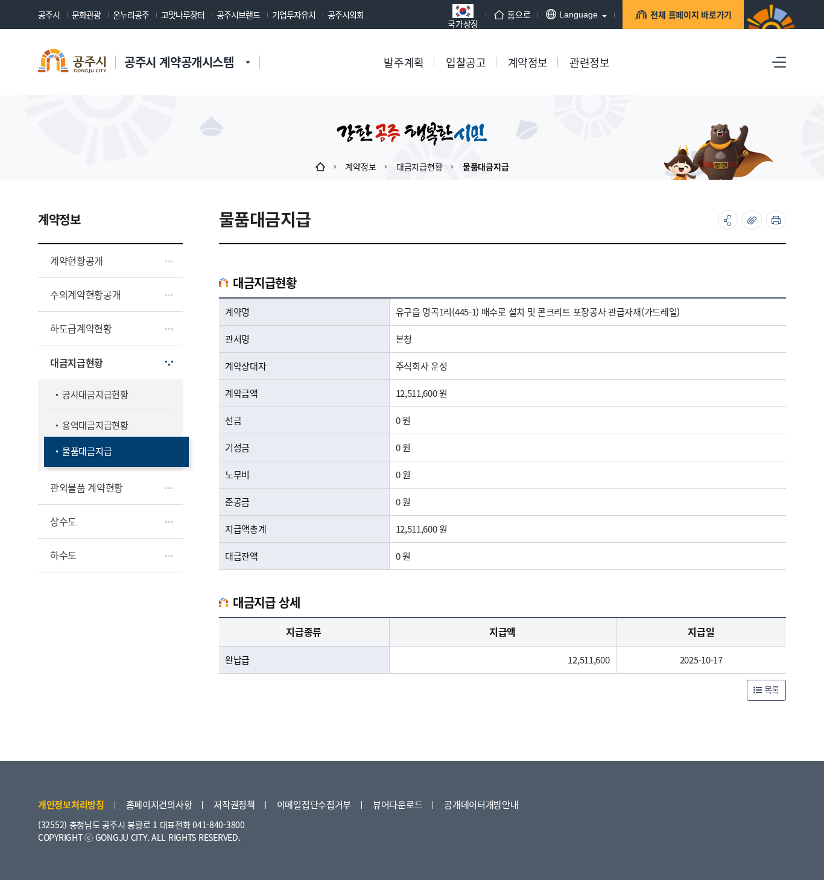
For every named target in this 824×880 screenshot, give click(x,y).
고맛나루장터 (182, 14)
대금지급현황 (419, 166)
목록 (770, 689)
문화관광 (86, 14)
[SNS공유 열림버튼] (728, 220)
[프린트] (776, 220)
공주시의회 (346, 14)
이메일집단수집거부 (314, 804)
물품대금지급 (486, 166)
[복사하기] (752, 220)
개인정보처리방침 (71, 804)
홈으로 (518, 14)
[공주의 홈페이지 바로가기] (248, 50)
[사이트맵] (779, 62)
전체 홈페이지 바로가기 (691, 14)
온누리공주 (131, 14)
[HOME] (320, 166)
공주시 (49, 14)
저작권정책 (234, 804)
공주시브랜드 (238, 14)
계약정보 (360, 166)
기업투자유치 (293, 14)
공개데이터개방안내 (481, 804)
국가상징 (463, 22)
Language (578, 14)
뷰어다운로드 (397, 804)
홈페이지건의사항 (159, 804)
